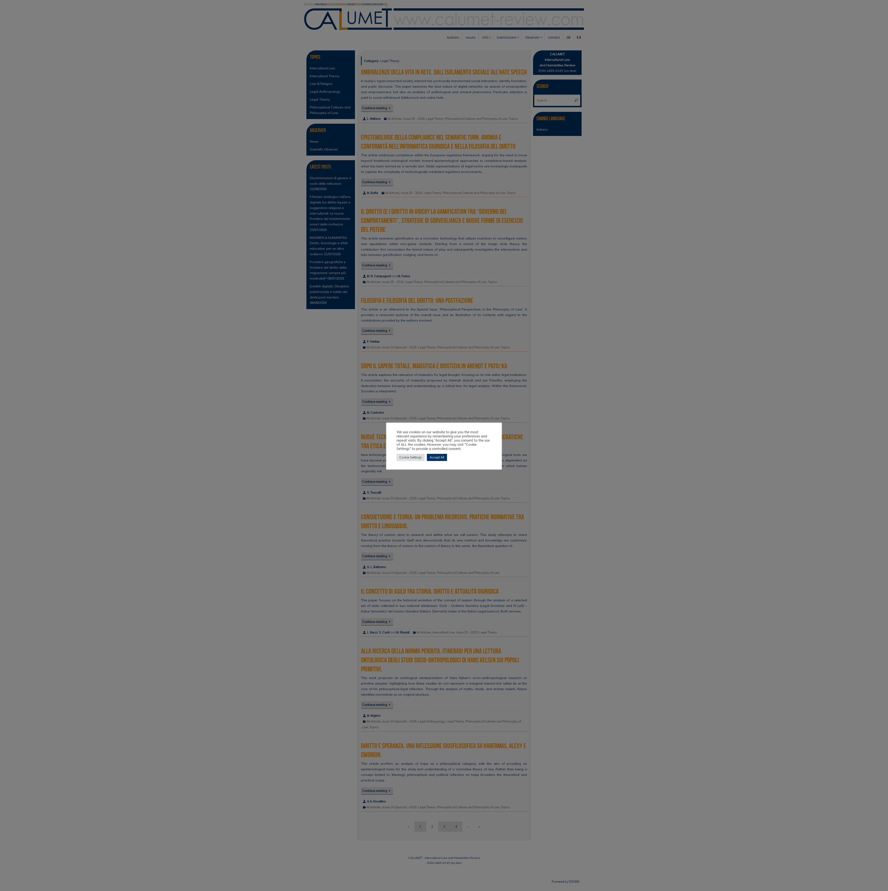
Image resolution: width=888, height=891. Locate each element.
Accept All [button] (437, 457)
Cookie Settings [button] (410, 457)
